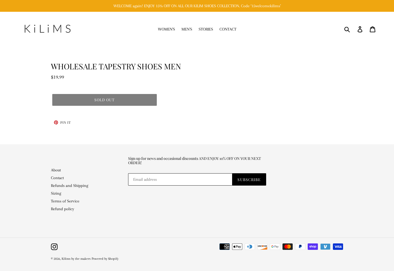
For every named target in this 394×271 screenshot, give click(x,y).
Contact (57, 177)
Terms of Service (65, 201)
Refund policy (62, 208)
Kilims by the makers (76, 259)
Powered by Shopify (105, 259)
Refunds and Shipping (69, 185)
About (56, 170)
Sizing (56, 193)
